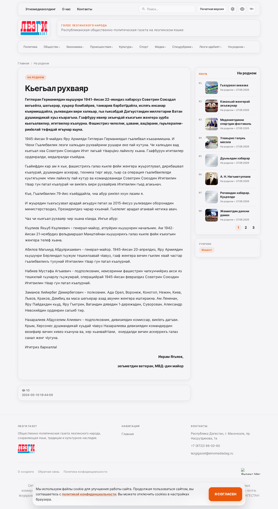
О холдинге (26, 471)
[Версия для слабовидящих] (242, 9)
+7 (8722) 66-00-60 (205, 445)
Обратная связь (48, 471)
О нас (66, 9)
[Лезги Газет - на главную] (34, 28)
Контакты (84, 9)
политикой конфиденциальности (89, 494)
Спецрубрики (182, 46)
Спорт (143, 46)
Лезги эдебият (210, 46)
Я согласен (225, 494)
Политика (30, 46)
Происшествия (101, 46)
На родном (236, 46)
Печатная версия (212, 9)
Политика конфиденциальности (85, 471)
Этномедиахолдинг (40, 9)
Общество (52, 46)
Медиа (160, 46)
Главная (23, 63)
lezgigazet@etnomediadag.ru (212, 453)
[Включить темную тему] (233, 9)
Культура (126, 46)
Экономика (75, 46)
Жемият (206, 250)
